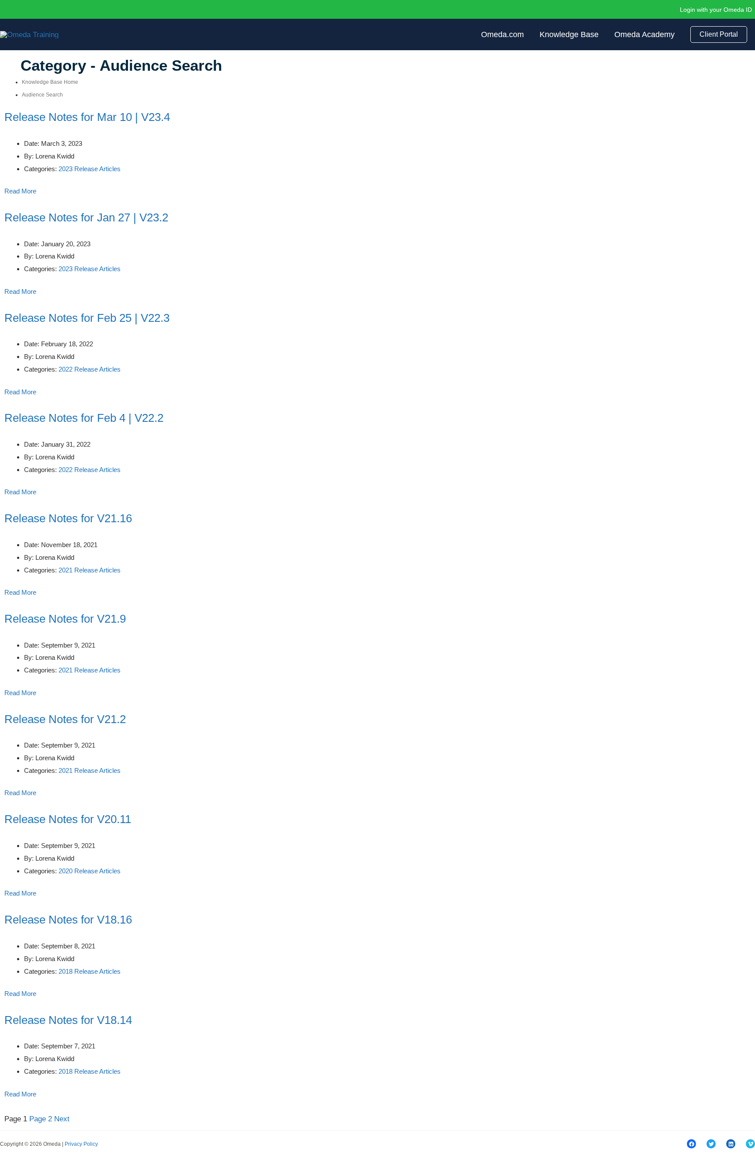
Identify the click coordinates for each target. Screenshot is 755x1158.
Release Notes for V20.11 (67, 819)
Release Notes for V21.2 (65, 719)
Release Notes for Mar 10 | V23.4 (87, 117)
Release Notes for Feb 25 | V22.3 (87, 317)
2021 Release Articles (90, 570)
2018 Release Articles (90, 971)
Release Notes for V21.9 (65, 618)
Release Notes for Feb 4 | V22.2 (83, 417)
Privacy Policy (81, 1144)
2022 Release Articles (90, 369)
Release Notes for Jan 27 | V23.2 (86, 217)
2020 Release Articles (90, 871)
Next (61, 1119)
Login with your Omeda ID (716, 9)
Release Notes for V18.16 (68, 919)
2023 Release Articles (90, 168)
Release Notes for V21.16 (68, 518)
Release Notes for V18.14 (68, 1020)
